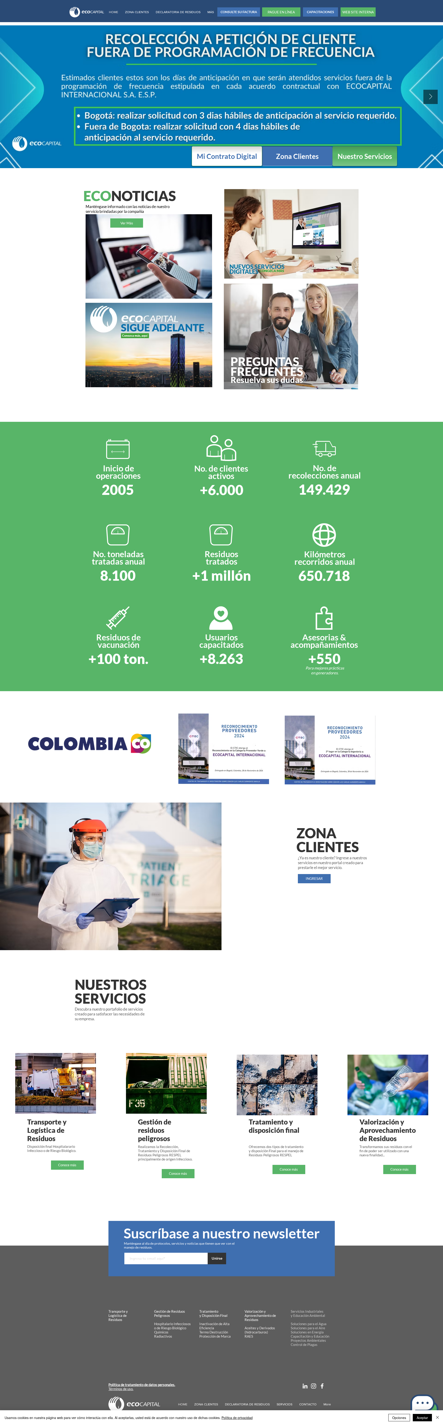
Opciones (399, 1417)
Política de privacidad (237, 1417)
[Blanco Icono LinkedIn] (305, 1386)
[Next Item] (430, 97)
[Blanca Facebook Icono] (322, 1386)
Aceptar (422, 1417)
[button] (424, 1407)
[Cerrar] (437, 1417)
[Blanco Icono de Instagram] (313, 1386)
